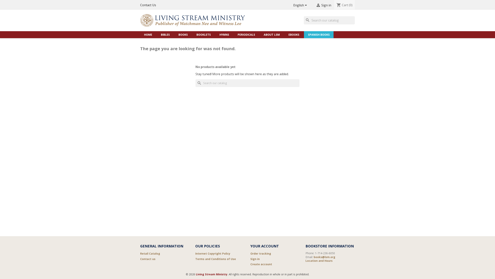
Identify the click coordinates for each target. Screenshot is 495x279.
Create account (261, 264)
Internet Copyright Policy (212, 253)
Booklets (203, 34)
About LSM (272, 34)
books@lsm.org (324, 257)
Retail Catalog (150, 253)
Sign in (255, 259)
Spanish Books (319, 34)
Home (148, 34)
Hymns (224, 34)
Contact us (147, 259)
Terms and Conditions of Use (215, 259)
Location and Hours (319, 261)
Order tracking (260, 253)
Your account (264, 246)
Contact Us (148, 5)
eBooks (293, 34)
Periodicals (246, 34)
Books (183, 34)
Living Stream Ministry (211, 274)
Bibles (165, 34)
